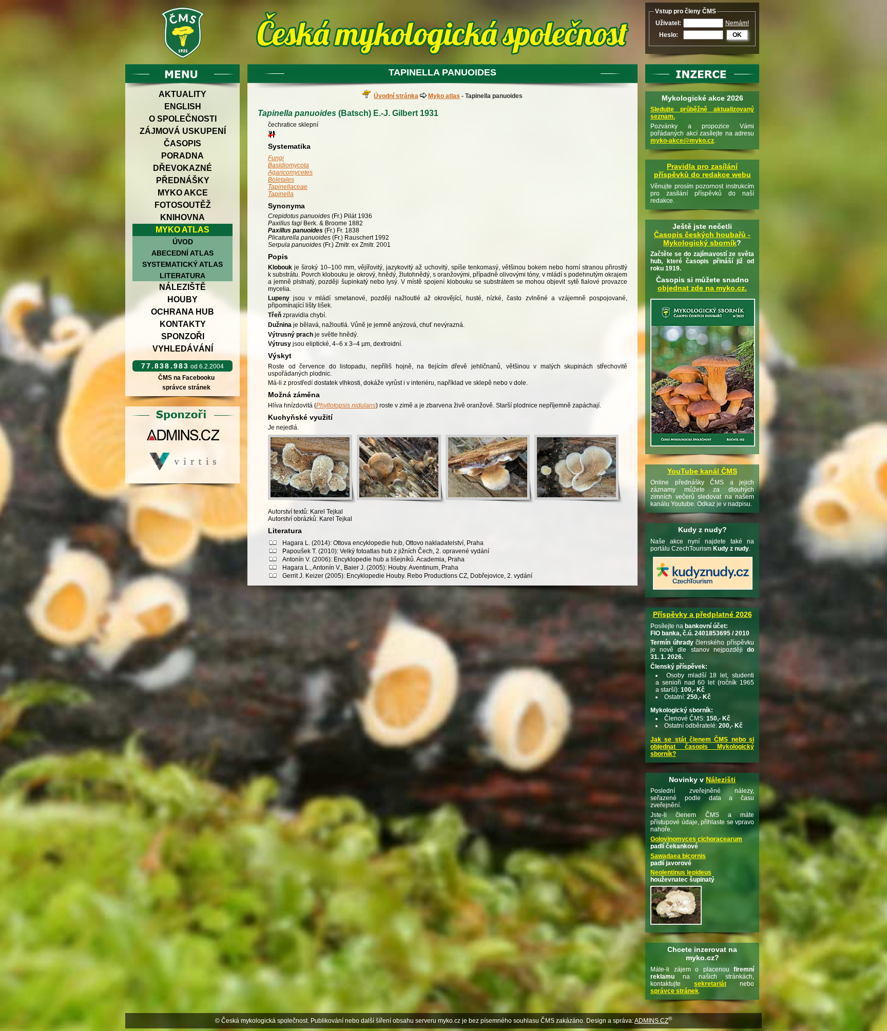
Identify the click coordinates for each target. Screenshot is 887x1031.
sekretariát (710, 983)
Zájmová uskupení (183, 131)
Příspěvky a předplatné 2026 (702, 614)
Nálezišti (721, 779)
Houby (182, 299)
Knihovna (182, 217)
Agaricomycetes (290, 172)
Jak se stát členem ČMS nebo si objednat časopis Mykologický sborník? (702, 746)
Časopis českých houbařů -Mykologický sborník (702, 238)
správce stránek (186, 387)
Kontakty (183, 324)
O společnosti (183, 118)
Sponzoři (182, 336)
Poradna (182, 155)
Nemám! (737, 23)
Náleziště (182, 287)
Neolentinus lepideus (680, 872)
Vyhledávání (182, 348)
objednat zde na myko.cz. (702, 288)
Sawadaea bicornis (678, 856)
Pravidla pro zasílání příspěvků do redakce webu (702, 170)
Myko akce (183, 192)
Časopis (182, 143)
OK (737, 34)
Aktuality (182, 94)
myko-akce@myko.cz (682, 140)
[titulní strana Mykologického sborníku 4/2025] (702, 447)
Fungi (276, 158)
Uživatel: (668, 23)
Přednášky (182, 180)
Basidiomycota (288, 165)
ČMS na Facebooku (186, 377)
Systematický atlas (182, 264)
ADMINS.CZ (651, 1020)
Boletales (281, 179)
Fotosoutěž (183, 205)
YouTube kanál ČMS (702, 471)
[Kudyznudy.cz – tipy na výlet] (702, 590)
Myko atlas (182, 229)
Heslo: (668, 34)
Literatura (182, 275)
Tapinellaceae (287, 186)
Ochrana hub (182, 311)
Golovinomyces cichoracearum (696, 839)
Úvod (182, 242)
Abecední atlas (182, 253)
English (182, 106)
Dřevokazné (182, 168)
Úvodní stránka (396, 96)
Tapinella (281, 194)
